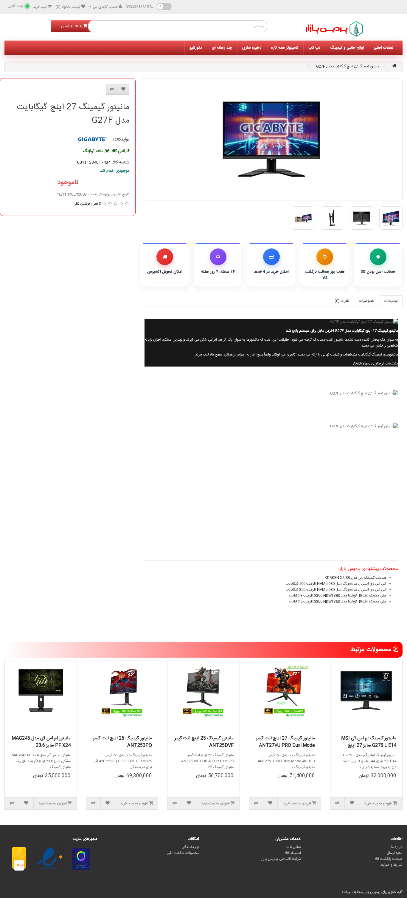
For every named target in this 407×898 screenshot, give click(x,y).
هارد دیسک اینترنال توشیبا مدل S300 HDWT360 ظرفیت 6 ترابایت (337, 602)
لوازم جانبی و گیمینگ (347, 47)
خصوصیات (366, 301)
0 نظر (97, 204)
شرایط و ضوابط (391, 865)
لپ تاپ (314, 47)
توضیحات (391, 301)
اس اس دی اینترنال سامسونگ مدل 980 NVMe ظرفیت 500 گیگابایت (336, 584)
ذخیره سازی (251, 47)
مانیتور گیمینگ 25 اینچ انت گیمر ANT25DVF (204, 742)
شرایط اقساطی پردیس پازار (281, 859)
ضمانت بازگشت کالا (389, 859)
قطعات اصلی (383, 47)
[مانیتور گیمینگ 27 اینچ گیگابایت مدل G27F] (271, 139)
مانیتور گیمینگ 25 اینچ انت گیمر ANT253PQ (122, 742)
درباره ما (397, 847)
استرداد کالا (293, 853)
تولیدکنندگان (190, 847)
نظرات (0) (342, 301)
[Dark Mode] (164, 6)
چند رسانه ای (222, 47)
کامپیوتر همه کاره (285, 47)
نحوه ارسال (395, 853)
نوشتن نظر (82, 204)
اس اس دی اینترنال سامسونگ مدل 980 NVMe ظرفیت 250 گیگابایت (336, 590)
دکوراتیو (195, 47)
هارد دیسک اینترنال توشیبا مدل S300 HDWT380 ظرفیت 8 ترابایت (337, 596)
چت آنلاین (15, 6)
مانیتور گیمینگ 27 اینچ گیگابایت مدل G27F (347, 66)
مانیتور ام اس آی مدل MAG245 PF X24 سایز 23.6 (41, 742)
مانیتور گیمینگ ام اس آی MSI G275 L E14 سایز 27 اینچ (368, 742)
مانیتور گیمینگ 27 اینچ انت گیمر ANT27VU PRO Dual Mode (285, 742)
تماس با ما (293, 847)
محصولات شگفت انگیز (183, 853)
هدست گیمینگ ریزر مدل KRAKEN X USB (355, 578)
